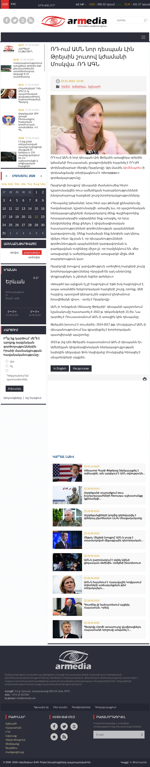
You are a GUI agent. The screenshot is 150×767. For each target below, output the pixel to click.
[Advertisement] (98, 412)
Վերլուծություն (15, 739)
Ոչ (11, 366)
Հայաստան (13, 727)
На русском (81, 368)
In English (60, 368)
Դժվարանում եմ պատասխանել (17, 377)
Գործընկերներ (81, 707)
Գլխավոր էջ (41, 707)
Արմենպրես (132, 167)
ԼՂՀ (8, 731)
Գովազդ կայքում (105, 707)
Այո (12, 361)
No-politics (11, 747)
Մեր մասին (60, 707)
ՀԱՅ (5, 4)
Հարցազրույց (14, 752)
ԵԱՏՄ (66, 86)
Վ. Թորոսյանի (138, 762)
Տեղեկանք (12, 743)
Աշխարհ (94, 86)
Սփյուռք (11, 735)
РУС (13, 4)
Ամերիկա (79, 86)
